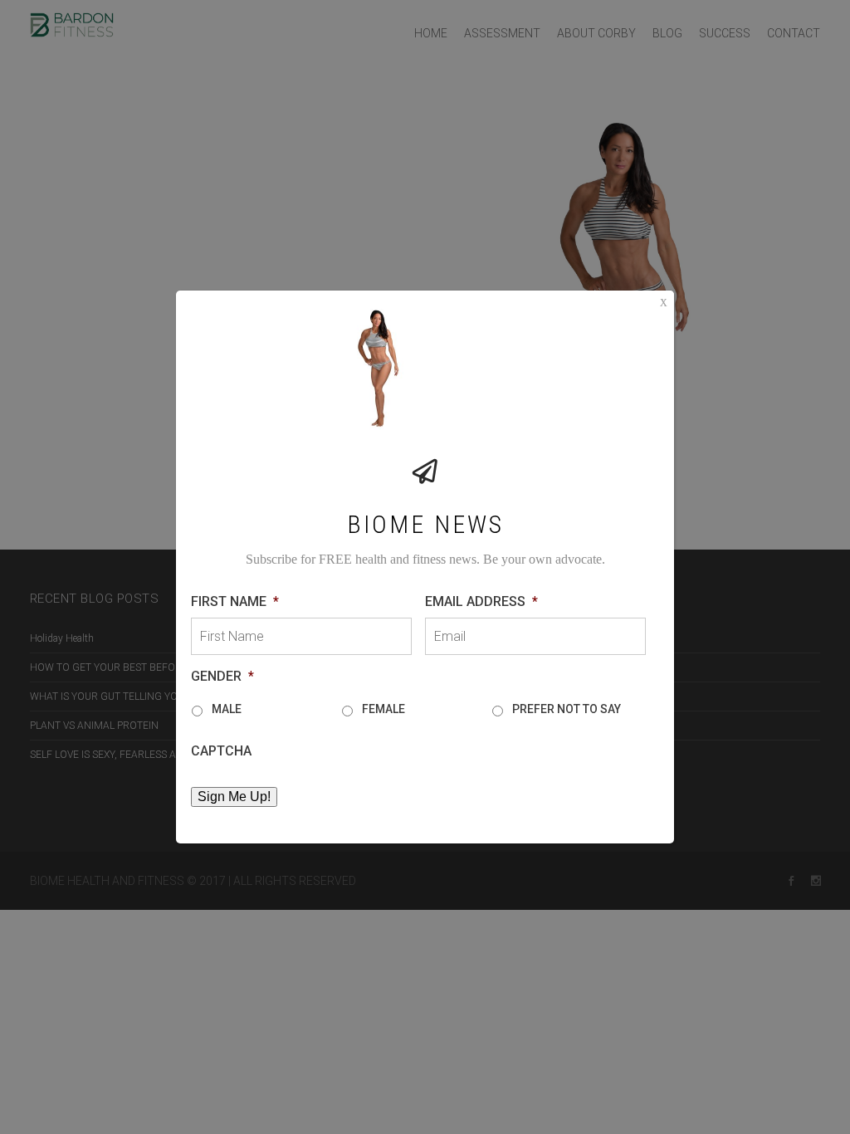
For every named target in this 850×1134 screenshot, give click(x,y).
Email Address (481, 601)
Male (227, 709)
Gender (222, 676)
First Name (235, 601)
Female (383, 709)
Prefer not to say (566, 709)
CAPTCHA (221, 751)
